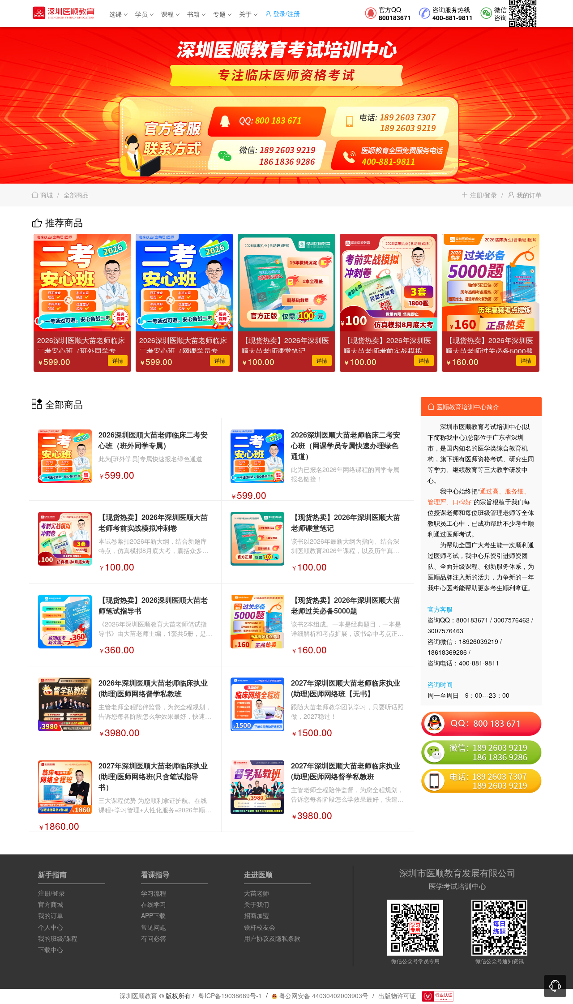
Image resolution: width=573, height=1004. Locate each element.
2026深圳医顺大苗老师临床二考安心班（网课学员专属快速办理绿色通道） (183, 344)
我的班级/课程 (57, 938)
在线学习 (153, 904)
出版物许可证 (397, 995)
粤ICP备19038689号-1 (230, 995)
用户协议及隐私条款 (272, 938)
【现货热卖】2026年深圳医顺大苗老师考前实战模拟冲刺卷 (387, 344)
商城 (45, 194)
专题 (219, 13)
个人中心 (50, 926)
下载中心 (50, 949)
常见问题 (153, 926)
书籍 (193, 13)
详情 (117, 360)
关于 (245, 13)
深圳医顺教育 (138, 995)
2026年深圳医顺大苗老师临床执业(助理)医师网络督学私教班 (153, 688)
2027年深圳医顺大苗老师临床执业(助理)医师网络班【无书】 (345, 688)
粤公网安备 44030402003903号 (322, 995)
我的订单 (528, 194)
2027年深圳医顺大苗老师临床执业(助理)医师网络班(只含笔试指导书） (153, 776)
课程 (167, 13)
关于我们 (256, 904)
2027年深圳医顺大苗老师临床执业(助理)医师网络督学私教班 (345, 770)
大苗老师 (256, 892)
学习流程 (153, 892)
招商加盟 (256, 915)
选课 (115, 13)
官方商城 (50, 904)
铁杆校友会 (259, 926)
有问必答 (153, 938)
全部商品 (76, 194)
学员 (141, 13)
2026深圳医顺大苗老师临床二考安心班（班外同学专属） (81, 344)
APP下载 (153, 915)
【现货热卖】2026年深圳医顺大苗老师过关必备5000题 (489, 344)
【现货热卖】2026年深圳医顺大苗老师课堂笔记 (285, 344)
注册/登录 (482, 194)
